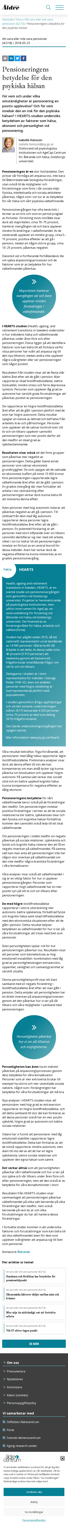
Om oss (13, 1362)
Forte (10, 1430)
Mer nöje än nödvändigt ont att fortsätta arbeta (30, 1314)
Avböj (34, 1502)
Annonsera (14, 1387)
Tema (19, 19)
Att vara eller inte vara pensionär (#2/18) (26, 1272)
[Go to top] (34, 1518)
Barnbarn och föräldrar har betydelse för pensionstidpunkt (30, 1278)
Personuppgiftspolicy (21, 1403)
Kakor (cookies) (17, 1395)
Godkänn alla (34, 1492)
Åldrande (23, 1252)
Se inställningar (34, 1512)
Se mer (34, 1344)
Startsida (7, 19)
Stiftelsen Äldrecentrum (23, 1422)
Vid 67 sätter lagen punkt (22, 1330)
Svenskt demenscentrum (23, 1438)
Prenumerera (16, 1371)
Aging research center (22, 1446)
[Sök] (48, 7)
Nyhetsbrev (15, 1379)
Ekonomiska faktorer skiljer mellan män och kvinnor (32, 1296)
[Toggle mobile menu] (59, 7)
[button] (62, 1458)
